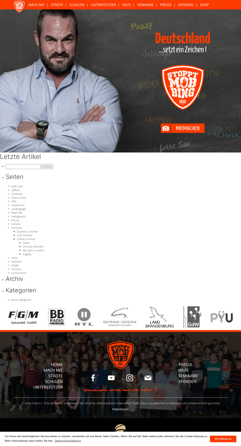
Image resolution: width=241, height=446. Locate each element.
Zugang (27, 254)
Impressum (18, 205)
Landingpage (18, 209)
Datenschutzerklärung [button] (68, 440)
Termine (16, 269)
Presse (166, 4)
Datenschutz (18, 197)
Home (57, 364)
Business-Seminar (27, 231)
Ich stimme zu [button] (223, 439)
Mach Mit (36, 4)
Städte (57, 4)
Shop (204, 4)
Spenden (186, 4)
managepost (18, 216)
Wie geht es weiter (34, 250)
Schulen (77, 4)
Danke (26, 243)
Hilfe (126, 4)
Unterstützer (103, 4)
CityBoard (17, 194)
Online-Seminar (26, 239)
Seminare (145, 4)
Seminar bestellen (33, 246)
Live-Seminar (24, 235)
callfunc (15, 190)
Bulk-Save (17, 186)
